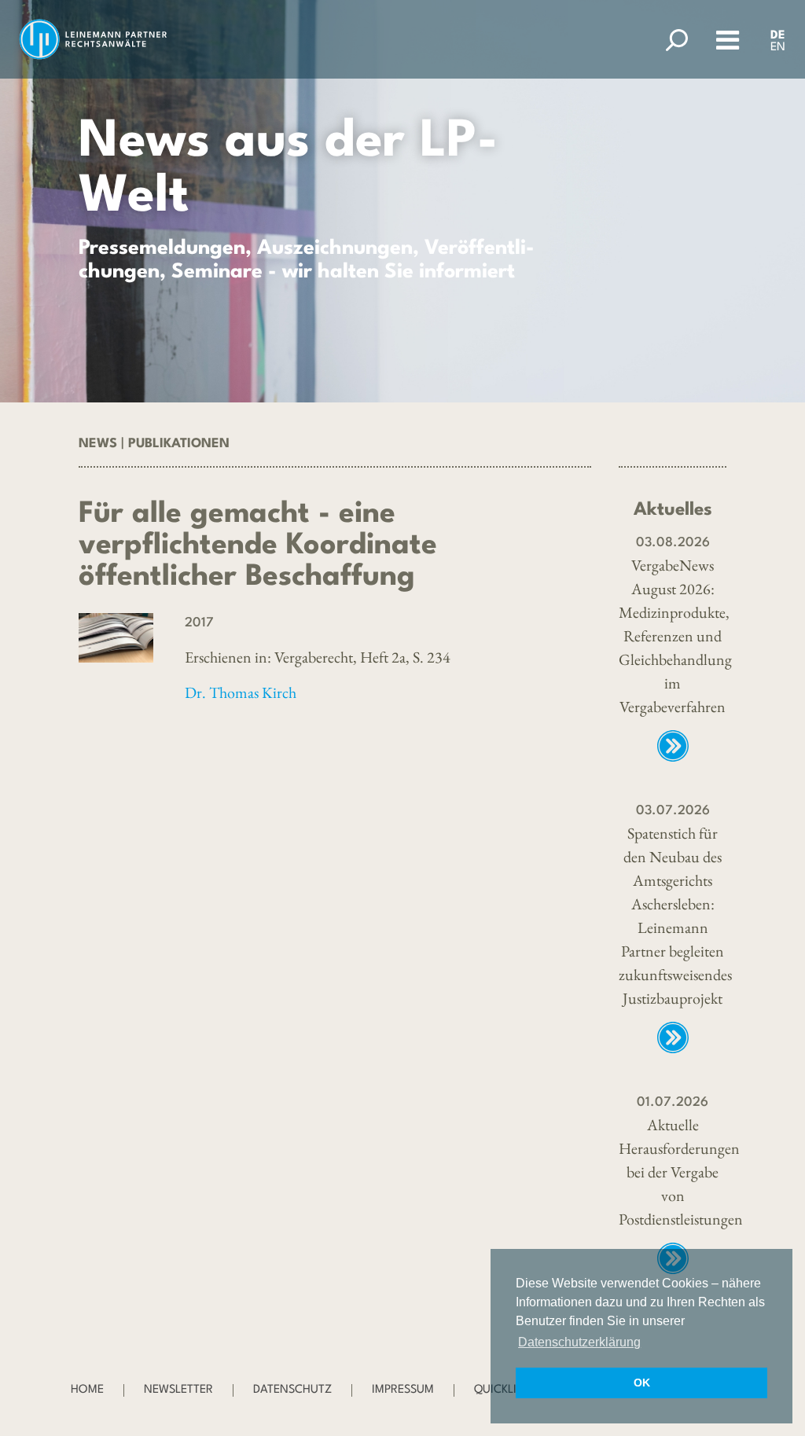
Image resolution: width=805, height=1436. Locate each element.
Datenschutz (292, 1390)
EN (777, 47)
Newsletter (178, 1390)
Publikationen (179, 443)
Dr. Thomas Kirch (240, 692)
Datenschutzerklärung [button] (579, 1342)
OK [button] (642, 1382)
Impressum (403, 1390)
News (98, 443)
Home (87, 1390)
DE (777, 36)
